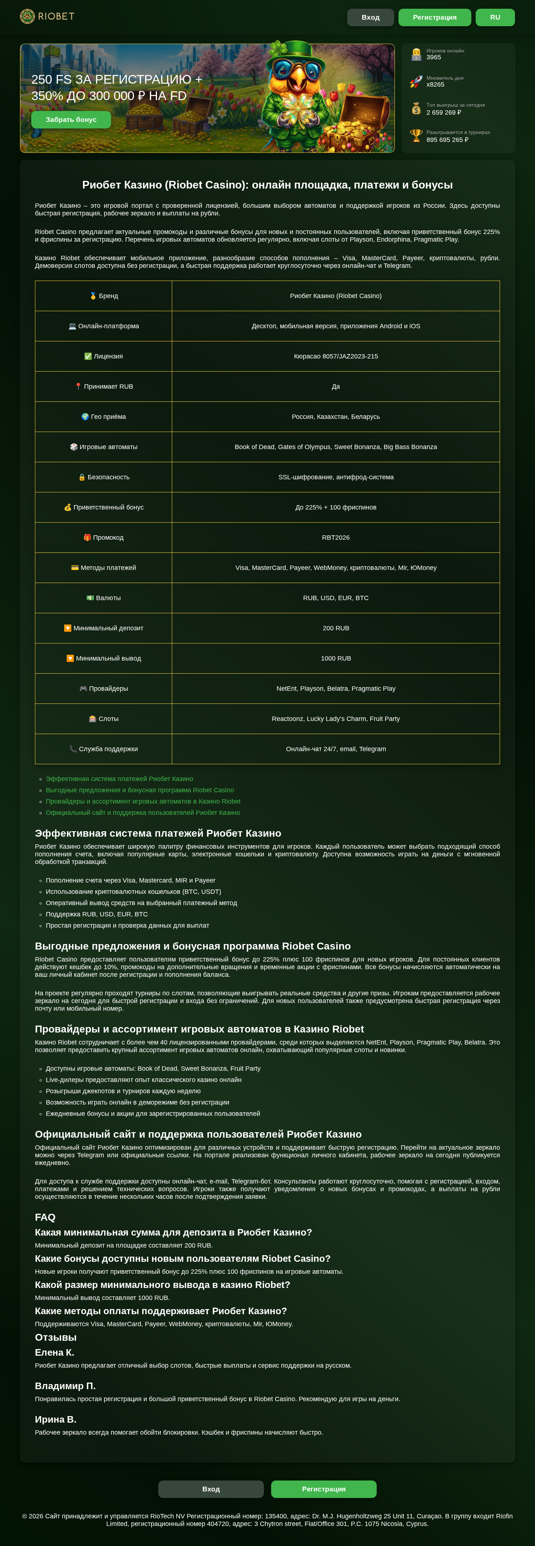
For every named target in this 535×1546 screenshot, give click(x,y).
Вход (371, 17)
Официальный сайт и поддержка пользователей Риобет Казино (143, 812)
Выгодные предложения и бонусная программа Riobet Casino (140, 790)
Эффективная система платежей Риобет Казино (119, 778)
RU (495, 17)
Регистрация (435, 17)
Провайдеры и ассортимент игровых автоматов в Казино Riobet (143, 801)
